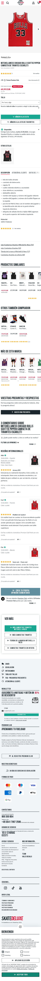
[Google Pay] (8, 800)
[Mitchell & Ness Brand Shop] (20, 57)
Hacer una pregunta (22, 412)
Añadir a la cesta (22, 117)
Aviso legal (6, 895)
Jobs (23, 849)
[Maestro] (20, 786)
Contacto (4, 865)
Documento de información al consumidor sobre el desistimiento (10, 851)
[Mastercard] (8, 786)
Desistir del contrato (8, 870)
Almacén (24, 847)
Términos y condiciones (8, 900)
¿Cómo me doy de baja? (21, 720)
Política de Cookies (7, 905)
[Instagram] (5, 888)
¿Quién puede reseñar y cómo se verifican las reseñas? (20, 438)
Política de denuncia (7, 907)
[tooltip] (38, 80)
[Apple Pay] (33, 793)
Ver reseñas (36, 73)
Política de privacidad (7, 903)
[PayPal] (20, 793)
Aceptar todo (22, 975)
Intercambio (10, 671)
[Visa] (33, 786)
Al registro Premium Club (22, 756)
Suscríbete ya (21, 715)
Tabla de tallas (11, 674)
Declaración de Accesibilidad (9, 910)
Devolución (9, 667)
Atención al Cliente (12, 682)
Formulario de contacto (27, 822)
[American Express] (8, 793)
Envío (7, 664)
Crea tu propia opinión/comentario (20, 591)
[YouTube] (20, 888)
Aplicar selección (22, 960)
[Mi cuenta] (33, 3)
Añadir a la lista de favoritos (22, 122)
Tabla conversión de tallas (9, 855)
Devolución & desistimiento (9, 847)
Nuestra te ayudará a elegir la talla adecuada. (20, 106)
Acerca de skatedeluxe (28, 845)
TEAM (24, 854)
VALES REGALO (27, 857)
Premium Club (22, 598)
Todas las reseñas (6, 857)
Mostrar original (5, 462)
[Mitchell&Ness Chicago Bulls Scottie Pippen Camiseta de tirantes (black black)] (7, 163)
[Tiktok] (13, 888)
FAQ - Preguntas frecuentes (15, 678)
